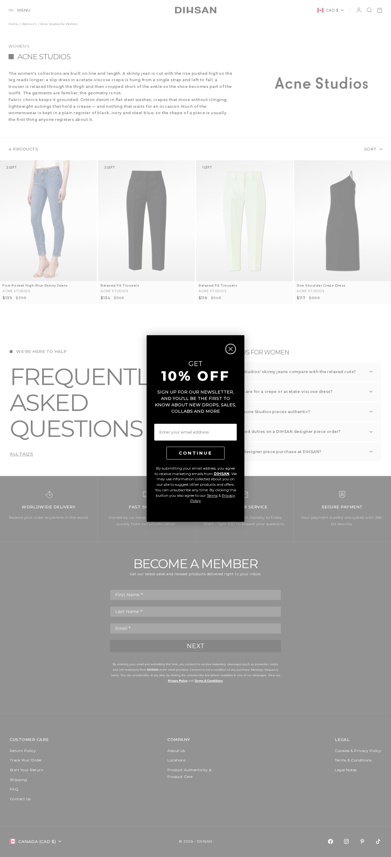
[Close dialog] (230, 349)
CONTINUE (195, 453)
